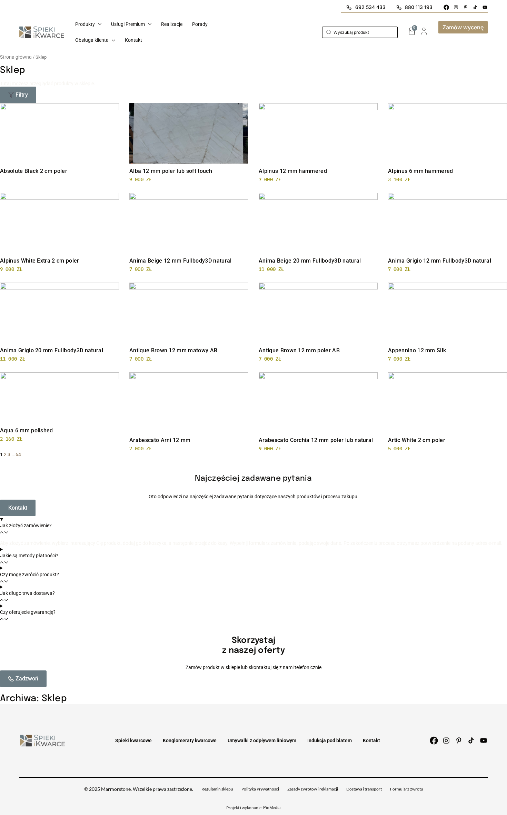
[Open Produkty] (99, 24)
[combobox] (360, 32)
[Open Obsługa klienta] (113, 40)
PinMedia (272, 807)
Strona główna (16, 57)
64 (18, 454)
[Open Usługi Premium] (149, 24)
